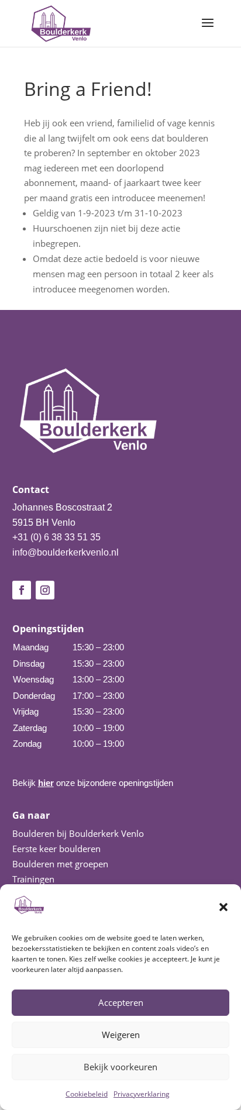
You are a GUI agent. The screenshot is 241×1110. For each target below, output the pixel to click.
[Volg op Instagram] (45, 590)
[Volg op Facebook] (21, 590)
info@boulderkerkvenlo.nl (65, 552)
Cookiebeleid (87, 1094)
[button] (223, 907)
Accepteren (120, 1002)
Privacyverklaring (141, 1094)
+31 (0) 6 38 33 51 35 (56, 537)
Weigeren (121, 1034)
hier (46, 783)
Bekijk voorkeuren (120, 1067)
